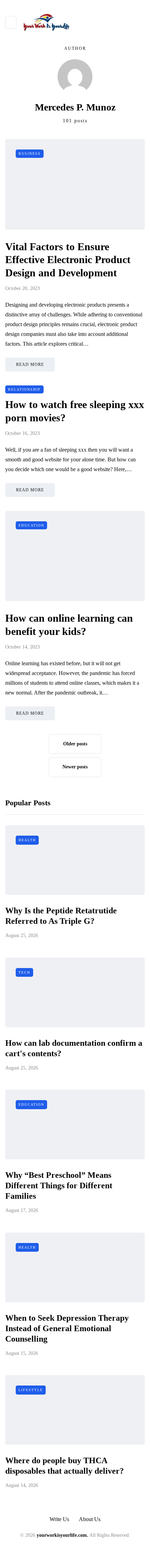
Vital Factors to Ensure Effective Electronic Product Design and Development (67, 259)
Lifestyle (30, 1390)
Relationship (24, 389)
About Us (89, 1519)
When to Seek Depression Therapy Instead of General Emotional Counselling (67, 1328)
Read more (30, 364)
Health (27, 840)
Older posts (75, 743)
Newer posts (75, 766)
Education (31, 525)
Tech (24, 972)
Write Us (59, 1519)
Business (29, 153)
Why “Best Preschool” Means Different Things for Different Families (58, 1185)
